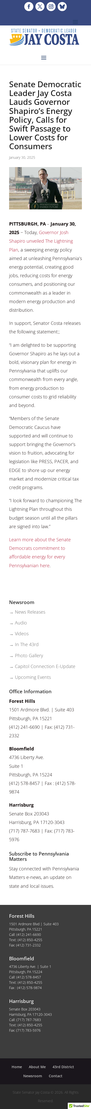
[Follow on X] (39, 6)
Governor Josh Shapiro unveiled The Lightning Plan (41, 240)
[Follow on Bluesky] (62, 6)
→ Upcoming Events (30, 677)
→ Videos (19, 633)
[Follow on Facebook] (28, 6)
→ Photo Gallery (26, 655)
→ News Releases (27, 612)
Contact (55, 1075)
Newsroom (32, 1075)
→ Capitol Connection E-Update (42, 666)
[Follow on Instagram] (51, 6)
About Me (37, 1066)
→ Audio (18, 623)
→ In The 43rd (24, 644)
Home (17, 1066)
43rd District (63, 1066)
